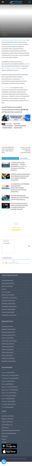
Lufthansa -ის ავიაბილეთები (8, 401)
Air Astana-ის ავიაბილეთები (9, 404)
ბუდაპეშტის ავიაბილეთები (9, 361)
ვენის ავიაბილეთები (7, 355)
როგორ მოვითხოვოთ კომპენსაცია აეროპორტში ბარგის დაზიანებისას (20, 198)
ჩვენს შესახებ (5, 427)
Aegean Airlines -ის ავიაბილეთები (10, 390)
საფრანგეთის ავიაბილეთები (9, 298)
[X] (7, 137)
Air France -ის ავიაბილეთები (9, 395)
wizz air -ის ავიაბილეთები (8, 372)
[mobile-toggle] (2, 2)
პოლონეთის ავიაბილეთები (9, 315)
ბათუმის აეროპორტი (7, 422)
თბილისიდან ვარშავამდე (7, 125)
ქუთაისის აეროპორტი (7, 419)
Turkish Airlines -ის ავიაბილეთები (10, 378)
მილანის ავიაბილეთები (8, 344)
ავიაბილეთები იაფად (7, 280)
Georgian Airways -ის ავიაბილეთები (10, 375)
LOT (21, 79)
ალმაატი (18, 68)
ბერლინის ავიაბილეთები (8, 335)
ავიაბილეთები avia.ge (7, 425)
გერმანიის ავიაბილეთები (8, 303)
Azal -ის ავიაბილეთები (7, 384)
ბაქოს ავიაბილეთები (7, 326)
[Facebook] (3, 137)
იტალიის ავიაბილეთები (8, 295)
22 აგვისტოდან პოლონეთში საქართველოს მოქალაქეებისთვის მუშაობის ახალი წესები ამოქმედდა (20, 188)
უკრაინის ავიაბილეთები (8, 312)
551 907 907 (24, 110)
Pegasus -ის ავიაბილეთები (8, 381)
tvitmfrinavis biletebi (6, 292)
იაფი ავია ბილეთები (7, 286)
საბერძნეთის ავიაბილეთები (9, 306)
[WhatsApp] (10, 137)
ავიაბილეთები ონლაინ (8, 283)
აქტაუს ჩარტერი (16, 123)
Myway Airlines (5, 88)
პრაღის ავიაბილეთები (8, 349)
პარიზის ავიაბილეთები (8, 347)
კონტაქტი (4, 442)
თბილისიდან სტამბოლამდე (20, 125)
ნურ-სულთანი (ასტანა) (8, 68)
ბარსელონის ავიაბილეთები (9, 341)
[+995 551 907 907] (30, 2)
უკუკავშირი (5, 436)
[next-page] (5, 214)
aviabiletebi (4, 289)
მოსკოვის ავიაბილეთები (8, 332)
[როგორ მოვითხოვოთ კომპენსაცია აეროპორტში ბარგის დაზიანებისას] (6, 198)
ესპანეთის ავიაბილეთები (8, 301)
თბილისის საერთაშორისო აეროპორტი (14, 40)
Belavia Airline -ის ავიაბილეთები (9, 387)
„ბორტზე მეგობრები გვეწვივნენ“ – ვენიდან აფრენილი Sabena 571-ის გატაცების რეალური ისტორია (18, 166)
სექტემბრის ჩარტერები (7, 127)
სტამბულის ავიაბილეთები (8, 329)
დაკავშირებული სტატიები (10, 158)
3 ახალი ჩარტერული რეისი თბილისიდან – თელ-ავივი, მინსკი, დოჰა (8, 150)
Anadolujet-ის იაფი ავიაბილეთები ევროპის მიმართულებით (25, 150)
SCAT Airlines (9, 123)
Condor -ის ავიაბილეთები (8, 398)
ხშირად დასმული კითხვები (9, 433)
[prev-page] (3, 214)
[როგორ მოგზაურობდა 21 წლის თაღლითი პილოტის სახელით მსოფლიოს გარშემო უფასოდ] (6, 206)
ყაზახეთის (27, 64)
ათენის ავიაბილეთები (7, 338)
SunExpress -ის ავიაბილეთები (9, 393)
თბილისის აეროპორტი (8, 416)
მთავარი (3, 6)
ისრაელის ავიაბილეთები (8, 309)
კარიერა (4, 439)
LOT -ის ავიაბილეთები (8, 407)
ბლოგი (7, 6)
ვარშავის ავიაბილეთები (8, 358)
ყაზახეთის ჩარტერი (18, 127)
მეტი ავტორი (24, 158)
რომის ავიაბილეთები (7, 352)
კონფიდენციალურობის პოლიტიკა (11, 430)
